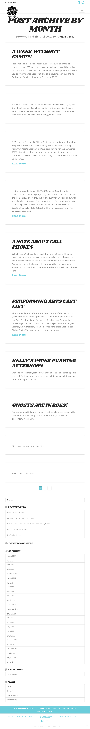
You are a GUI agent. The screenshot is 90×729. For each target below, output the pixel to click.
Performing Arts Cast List (44, 304)
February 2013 (12, 640)
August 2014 (11, 578)
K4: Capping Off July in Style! (17, 529)
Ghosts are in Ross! (39, 405)
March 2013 (11, 635)
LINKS (7, 2)
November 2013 (12, 609)
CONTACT (13, 2)
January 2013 (11, 644)
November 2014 (12, 573)
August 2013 (11, 613)
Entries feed (11, 691)
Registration (22, 716)
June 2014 (10, 587)
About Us (12, 716)
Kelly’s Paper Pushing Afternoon (44, 363)
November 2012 (12, 649)
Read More (19, 163)
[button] (82, 9)
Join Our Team (76, 716)
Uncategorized (12, 674)
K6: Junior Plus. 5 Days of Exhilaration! (21, 518)
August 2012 (11, 658)
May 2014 (10, 591)
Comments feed (12, 695)
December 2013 (12, 604)
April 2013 (10, 631)
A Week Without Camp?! (35, 54)
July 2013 (10, 618)
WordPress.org (12, 700)
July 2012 (10, 662)
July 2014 (10, 582)
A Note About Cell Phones (37, 244)
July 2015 (10, 560)
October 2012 (12, 653)
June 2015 (10, 565)
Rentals (32, 716)
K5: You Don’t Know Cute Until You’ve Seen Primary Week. (28, 524)
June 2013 (10, 622)
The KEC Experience (44, 716)
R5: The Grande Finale (15, 513)
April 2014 (10, 596)
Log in (9, 686)
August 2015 (11, 556)
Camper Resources (61, 716)
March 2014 (11, 600)
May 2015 (10, 569)
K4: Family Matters (14, 535)
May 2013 (10, 627)
